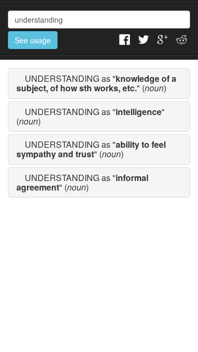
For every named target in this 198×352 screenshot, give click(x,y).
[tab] (99, 83)
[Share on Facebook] (124, 38)
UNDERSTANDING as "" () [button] (96, 83)
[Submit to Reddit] (181, 38)
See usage (33, 40)
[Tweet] (143, 38)
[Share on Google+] (162, 38)
